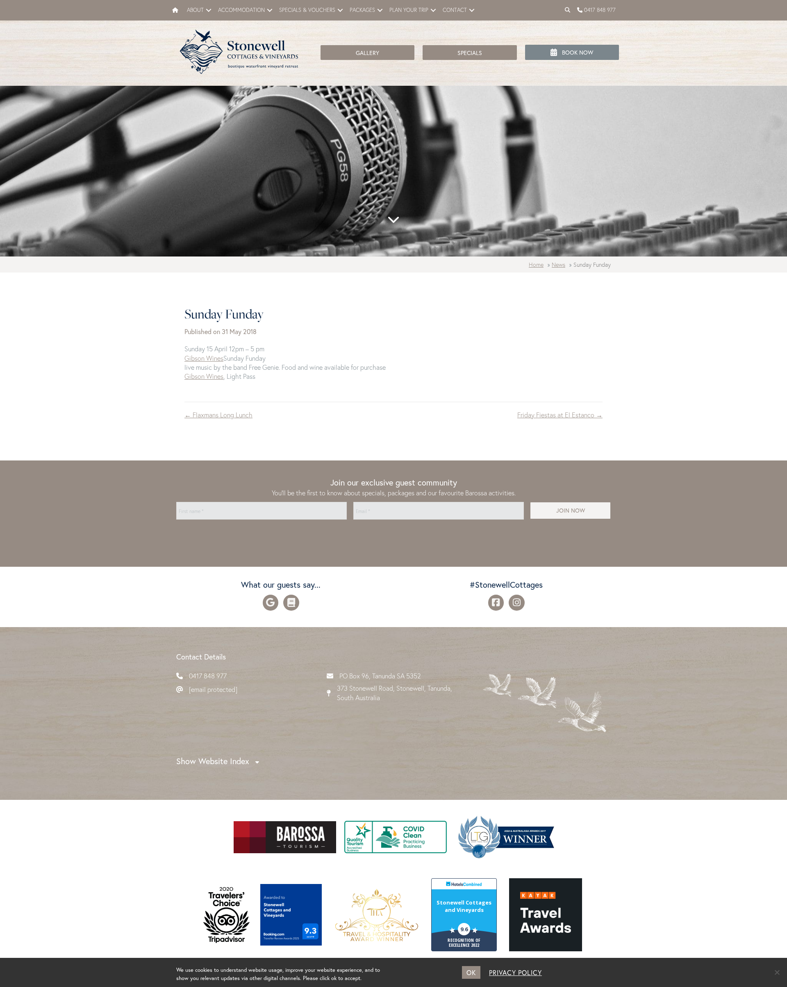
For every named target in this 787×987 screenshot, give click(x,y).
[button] (209, 10)
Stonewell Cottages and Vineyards (464, 906)
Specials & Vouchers (307, 10)
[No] (777, 972)
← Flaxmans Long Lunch (218, 414)
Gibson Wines (203, 358)
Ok (471, 972)
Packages (362, 10)
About (195, 10)
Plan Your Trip (408, 10)
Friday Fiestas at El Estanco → (560, 414)
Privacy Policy (515, 972)
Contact (455, 10)
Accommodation (241, 10)
